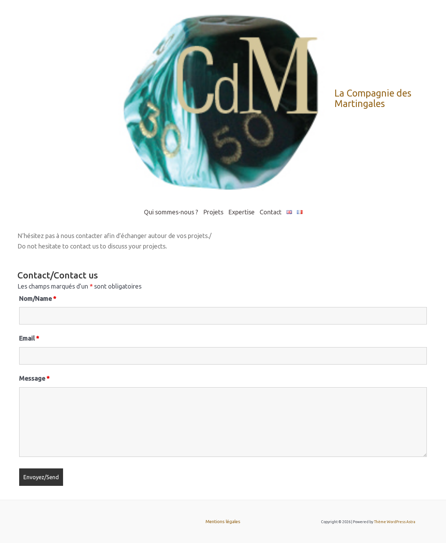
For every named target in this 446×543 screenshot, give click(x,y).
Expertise (241, 211)
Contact (271, 211)
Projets (213, 211)
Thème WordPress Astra (394, 522)
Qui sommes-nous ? (171, 211)
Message (34, 378)
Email (29, 338)
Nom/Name (37, 298)
